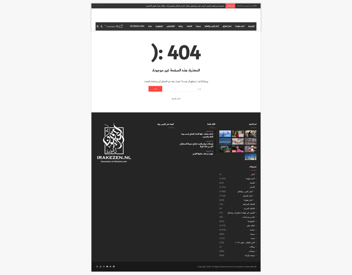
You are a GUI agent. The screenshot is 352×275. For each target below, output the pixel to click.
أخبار (253, 174)
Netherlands (137, 26)
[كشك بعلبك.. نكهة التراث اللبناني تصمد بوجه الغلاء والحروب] (250, 133)
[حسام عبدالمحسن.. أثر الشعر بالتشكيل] (250, 149)
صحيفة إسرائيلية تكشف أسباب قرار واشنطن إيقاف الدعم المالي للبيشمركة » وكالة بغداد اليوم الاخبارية (185, 6)
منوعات (252, 251)
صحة (150, 26)
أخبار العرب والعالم (212, 26)
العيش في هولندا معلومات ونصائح (241, 213)
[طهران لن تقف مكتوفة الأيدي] (225, 133)
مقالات (252, 247)
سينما (198, 26)
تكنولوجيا (159, 26)
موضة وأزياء (250, 255)
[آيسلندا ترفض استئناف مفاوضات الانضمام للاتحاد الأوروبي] (225, 149)
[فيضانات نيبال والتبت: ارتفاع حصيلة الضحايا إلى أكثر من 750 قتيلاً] (238, 133)
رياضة (180, 26)
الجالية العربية (249, 208)
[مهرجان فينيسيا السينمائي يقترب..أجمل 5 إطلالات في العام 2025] (238, 149)
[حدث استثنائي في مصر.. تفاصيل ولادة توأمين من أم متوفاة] (238, 141)
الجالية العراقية (249, 204)
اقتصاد (189, 26)
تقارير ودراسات (248, 217)
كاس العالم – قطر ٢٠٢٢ (245, 242)
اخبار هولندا (248, 200)
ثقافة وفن (171, 26)
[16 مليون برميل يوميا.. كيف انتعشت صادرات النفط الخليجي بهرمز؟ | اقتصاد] (225, 141)
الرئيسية (251, 26)
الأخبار (252, 187)
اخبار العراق (227, 26)
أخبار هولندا (239, 26)
